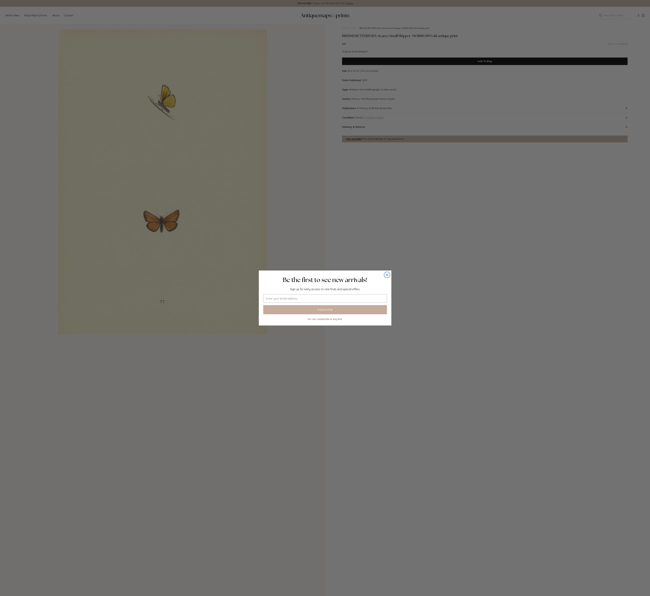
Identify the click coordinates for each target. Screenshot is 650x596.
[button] (325, 280)
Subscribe (325, 310)
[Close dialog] (387, 275)
